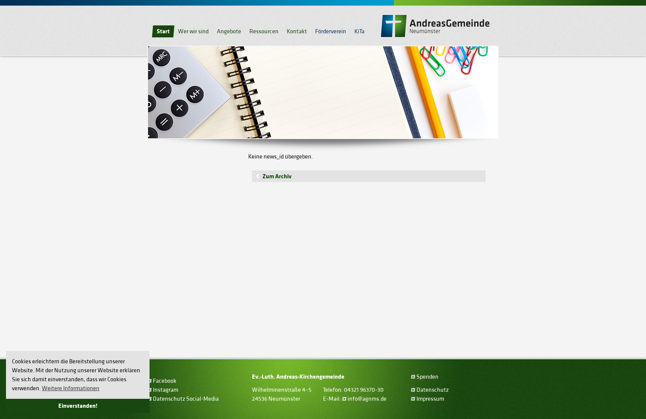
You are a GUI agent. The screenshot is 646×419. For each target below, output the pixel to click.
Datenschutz (432, 390)
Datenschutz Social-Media (186, 399)
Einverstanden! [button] (78, 406)
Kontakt (297, 31)
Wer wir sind (193, 31)
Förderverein (330, 31)
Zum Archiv (277, 176)
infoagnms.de (367, 399)
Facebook (164, 381)
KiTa (359, 31)
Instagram (165, 390)
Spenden (427, 377)
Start (163, 31)
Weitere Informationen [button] (70, 388)
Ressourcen (264, 31)
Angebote (229, 31)
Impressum (430, 399)
